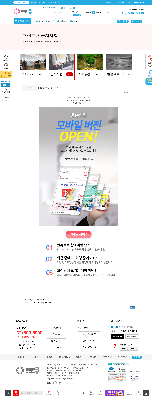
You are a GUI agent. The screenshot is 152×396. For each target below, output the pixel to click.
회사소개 (21, 357)
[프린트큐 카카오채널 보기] (59, 383)
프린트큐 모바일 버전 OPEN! (35, 300)
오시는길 (35, 357)
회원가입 (107, 2)
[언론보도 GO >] (119, 62)
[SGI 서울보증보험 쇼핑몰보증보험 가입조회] (117, 377)
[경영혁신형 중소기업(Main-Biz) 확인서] (135, 370)
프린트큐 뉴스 (107, 357)
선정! (57, 8)
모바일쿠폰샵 (122, 357)
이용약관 (50, 357)
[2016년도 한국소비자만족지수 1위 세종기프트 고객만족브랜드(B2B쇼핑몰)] (119, 364)
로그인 (101, 2)
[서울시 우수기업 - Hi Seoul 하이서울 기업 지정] (111, 369)
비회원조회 (115, 2)
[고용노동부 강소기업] (122, 370)
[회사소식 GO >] (33, 62)
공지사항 (79, 357)
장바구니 (121, 2)
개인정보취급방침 (64, 357)
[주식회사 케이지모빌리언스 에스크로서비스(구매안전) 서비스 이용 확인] (135, 377)
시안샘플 (137, 357)
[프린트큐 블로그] (54, 383)
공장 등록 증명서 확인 (21, 2)
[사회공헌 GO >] (90, 62)
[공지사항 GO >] (61, 62)
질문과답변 (129, 2)
